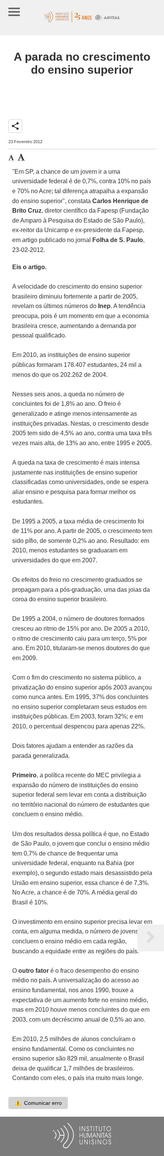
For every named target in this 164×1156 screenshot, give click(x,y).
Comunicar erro (38, 1103)
